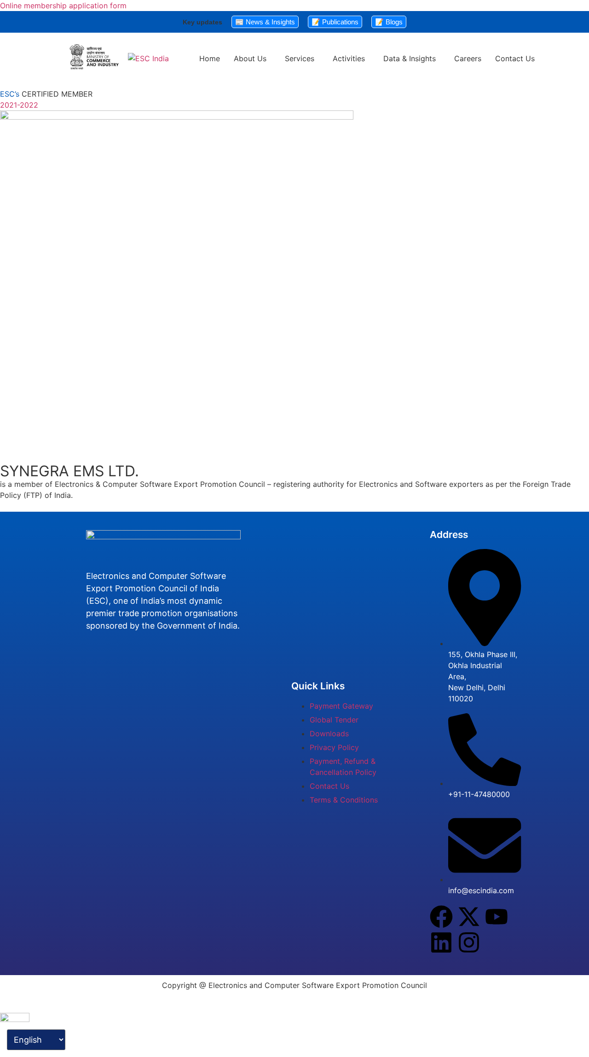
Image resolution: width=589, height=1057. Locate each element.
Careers (467, 58)
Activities (349, 58)
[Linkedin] (441, 942)
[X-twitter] (468, 916)
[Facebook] (441, 916)
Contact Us (515, 58)
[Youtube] (496, 916)
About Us (250, 58)
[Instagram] (468, 942)
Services (299, 58)
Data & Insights (409, 58)
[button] (252, 58)
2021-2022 (19, 105)
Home (209, 58)
